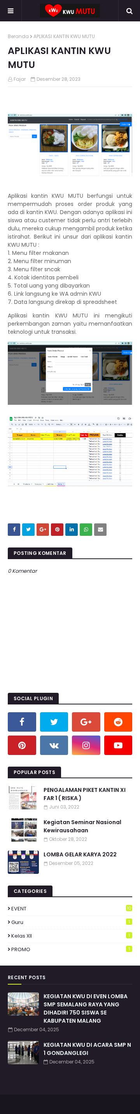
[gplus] (86, 722)
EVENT (71, 908)
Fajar (20, 79)
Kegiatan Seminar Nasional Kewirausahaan (82, 826)
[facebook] (22, 722)
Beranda (18, 36)
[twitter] (54, 722)
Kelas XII (70, 936)
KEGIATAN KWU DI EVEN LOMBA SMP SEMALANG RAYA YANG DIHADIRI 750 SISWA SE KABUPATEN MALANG (86, 1008)
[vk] (54, 745)
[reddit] (118, 722)
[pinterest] (22, 745)
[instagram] (86, 745)
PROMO (70, 949)
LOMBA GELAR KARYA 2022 (80, 854)
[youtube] (118, 745)
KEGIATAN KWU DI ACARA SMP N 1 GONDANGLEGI (87, 1049)
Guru (70, 922)
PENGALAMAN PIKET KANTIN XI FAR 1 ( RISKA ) (85, 794)
